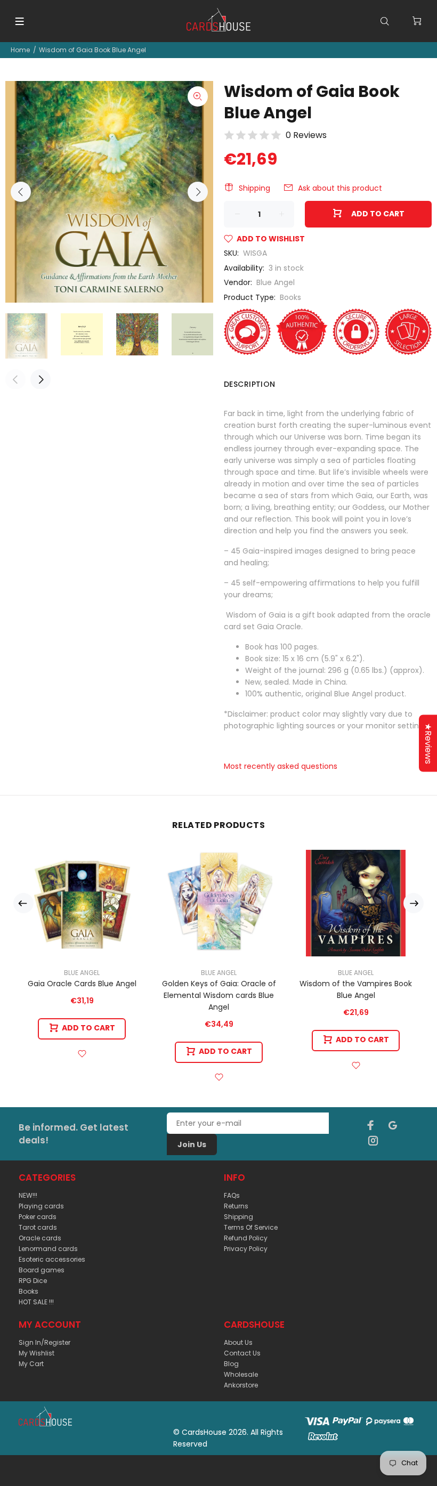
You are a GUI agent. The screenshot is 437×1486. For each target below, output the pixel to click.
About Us (238, 1342)
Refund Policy (246, 1238)
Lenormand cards (48, 1248)
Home (20, 49)
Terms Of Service (251, 1227)
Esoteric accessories (52, 1259)
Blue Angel (275, 282)
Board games (41, 1269)
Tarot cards (38, 1227)
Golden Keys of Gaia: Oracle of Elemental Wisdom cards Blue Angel (219, 995)
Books (290, 297)
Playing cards (41, 1206)
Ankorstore (241, 1385)
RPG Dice (33, 1280)
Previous (21, 192)
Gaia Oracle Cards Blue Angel (82, 983)
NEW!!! (28, 1195)
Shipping (254, 188)
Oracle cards (40, 1238)
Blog (231, 1363)
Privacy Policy (246, 1248)
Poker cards (37, 1216)
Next (198, 192)
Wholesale (241, 1374)
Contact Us (242, 1353)
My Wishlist (36, 1353)
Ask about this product (340, 188)
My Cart (31, 1363)
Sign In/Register (44, 1342)
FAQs (232, 1195)
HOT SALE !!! (36, 1301)
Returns (236, 1206)
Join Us (191, 1144)
